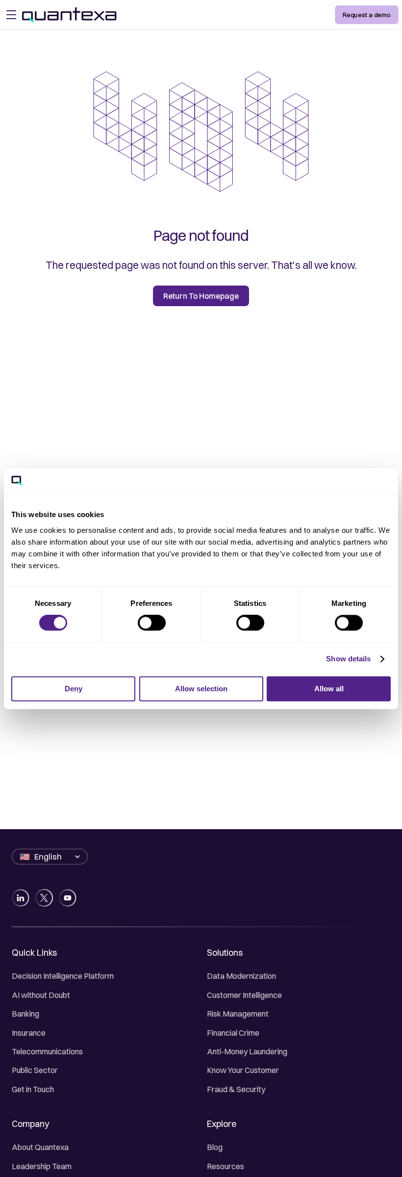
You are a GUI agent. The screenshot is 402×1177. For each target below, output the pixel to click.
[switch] (152, 623)
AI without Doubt (41, 995)
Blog (215, 1147)
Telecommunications (47, 1051)
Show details (348, 659)
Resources (225, 1166)
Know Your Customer (243, 1070)
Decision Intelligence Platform (63, 976)
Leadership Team (42, 1166)
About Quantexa (40, 1147)
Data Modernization (241, 976)
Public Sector (35, 1070)
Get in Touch (33, 1089)
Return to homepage (201, 296)
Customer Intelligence (244, 995)
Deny (73, 688)
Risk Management (238, 1014)
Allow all (329, 688)
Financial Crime (233, 1033)
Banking (25, 1014)
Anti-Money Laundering (247, 1051)
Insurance (29, 1033)
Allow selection (201, 688)
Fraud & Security (236, 1089)
